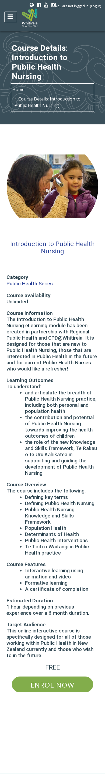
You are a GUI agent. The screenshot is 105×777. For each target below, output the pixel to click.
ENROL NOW (52, 685)
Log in (95, 6)
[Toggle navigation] (10, 17)
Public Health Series (29, 284)
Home (18, 89)
